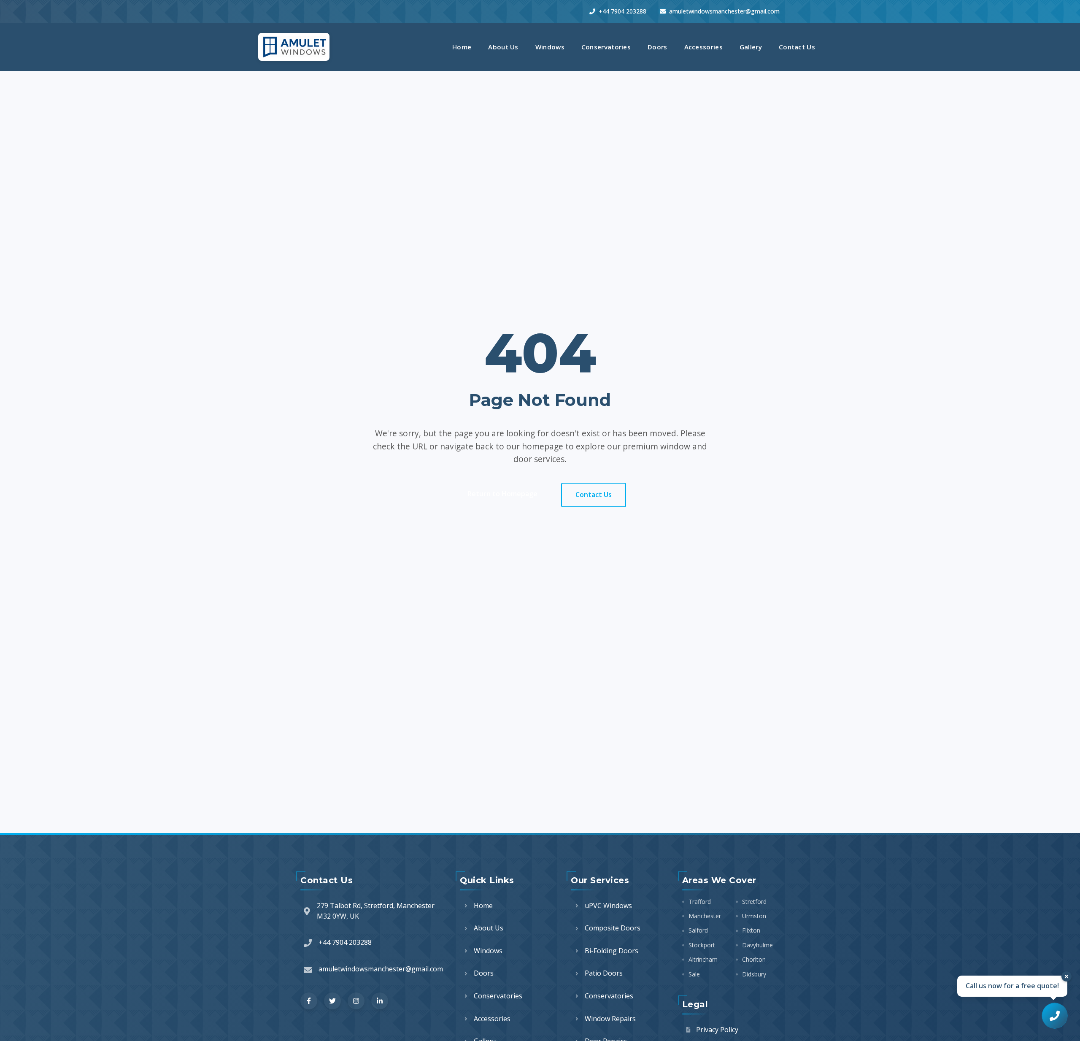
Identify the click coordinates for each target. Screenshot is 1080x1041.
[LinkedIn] (379, 1000)
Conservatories (606, 47)
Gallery (751, 47)
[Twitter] (332, 1000)
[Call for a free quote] (1054, 1015)
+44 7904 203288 (622, 11)
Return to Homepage (502, 493)
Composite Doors (612, 928)
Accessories (703, 47)
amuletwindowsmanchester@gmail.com (724, 11)
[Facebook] (308, 1000)
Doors (657, 47)
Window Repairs (610, 1018)
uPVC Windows (608, 905)
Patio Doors (604, 973)
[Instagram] (356, 1000)
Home (461, 47)
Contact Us (797, 47)
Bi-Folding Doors (611, 950)
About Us (503, 47)
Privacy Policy (717, 1029)
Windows (549, 47)
